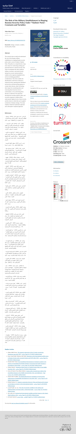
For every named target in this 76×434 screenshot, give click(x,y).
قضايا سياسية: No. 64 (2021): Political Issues (29, 395)
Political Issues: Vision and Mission (11, 8)
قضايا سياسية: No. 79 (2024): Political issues (26, 369)
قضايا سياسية (8, 5)
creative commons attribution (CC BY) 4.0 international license (39, 105)
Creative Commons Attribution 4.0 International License (39, 96)
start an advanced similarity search (19, 403)
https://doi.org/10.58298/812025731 (16, 40)
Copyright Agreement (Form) (60, 37)
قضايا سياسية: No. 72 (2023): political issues (32, 354)
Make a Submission (58, 162)
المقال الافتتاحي (27, 397)
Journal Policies (7, 11)
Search (70, 8)
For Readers (56, 171)
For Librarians (56, 175)
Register (27, 11)
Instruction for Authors (58, 31)
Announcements (19, 11)
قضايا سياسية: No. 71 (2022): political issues (31, 397)
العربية (54, 20)
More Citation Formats (36, 132)
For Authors (56, 173)
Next (46, 400)
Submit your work (45, 8)
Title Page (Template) (58, 35)
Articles (35, 8)
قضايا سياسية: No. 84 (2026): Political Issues (31, 365)
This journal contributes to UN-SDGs (62, 79)
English (55, 22)
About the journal (26, 8)
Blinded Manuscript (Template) (61, 33)
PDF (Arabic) (34, 62)
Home (6, 16)
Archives (12, 16)
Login (71, 1)
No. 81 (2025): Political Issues (22, 16)
